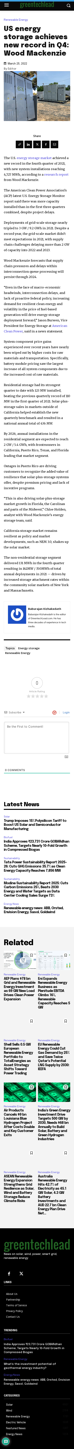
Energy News (11, 904)
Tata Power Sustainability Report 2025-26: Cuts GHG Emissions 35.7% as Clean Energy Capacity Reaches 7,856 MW (35, 866)
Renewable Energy (16, 19)
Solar (7, 816)
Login (66, 712)
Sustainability (12, 858)
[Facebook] (46, 144)
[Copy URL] (19, 144)
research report (56, 174)
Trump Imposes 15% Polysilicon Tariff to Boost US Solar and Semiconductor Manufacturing (35, 825)
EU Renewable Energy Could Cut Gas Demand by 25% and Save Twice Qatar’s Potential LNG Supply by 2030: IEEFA (53, 1057)
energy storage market (34, 158)
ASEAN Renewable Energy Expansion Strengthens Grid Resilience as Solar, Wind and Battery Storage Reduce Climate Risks (19, 1189)
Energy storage (29, 648)
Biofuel (8, 837)
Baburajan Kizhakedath (44, 609)
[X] (37, 144)
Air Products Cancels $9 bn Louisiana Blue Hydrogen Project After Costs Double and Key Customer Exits (19, 1123)
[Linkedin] (28, 144)
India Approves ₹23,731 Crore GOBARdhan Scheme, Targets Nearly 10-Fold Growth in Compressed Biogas (36, 846)
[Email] (54, 144)
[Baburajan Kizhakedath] (17, 617)
